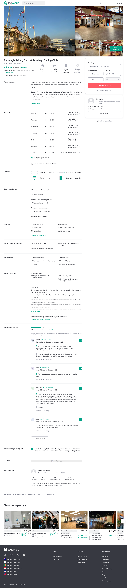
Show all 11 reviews (39, 438)
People (107, 70)
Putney (24, 494)
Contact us (105, 562)
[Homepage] (11, 3)
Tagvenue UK (11, 571)
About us (105, 556)
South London (17, 494)
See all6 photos (116, 48)
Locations (105, 578)
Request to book (104, 86)
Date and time (92, 70)
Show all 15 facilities (39, 235)
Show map (9, 72)
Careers (104, 566)
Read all (24, 67)
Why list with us (82, 556)
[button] (33, 3)
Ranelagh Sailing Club (15, 449)
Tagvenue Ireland (13, 565)
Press (103, 572)
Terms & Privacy (107, 569)
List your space (82, 559)
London (9, 494)
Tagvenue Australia (13, 559)
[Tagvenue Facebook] (12, 555)
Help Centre (106, 559)
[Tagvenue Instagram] (18, 555)
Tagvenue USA (12, 574)
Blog (103, 575)
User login (56, 559)
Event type (91, 63)
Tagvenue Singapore (14, 568)
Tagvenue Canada (13, 562)
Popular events (106, 581)
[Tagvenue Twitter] (5, 555)
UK (5, 494)
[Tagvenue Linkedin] (24, 555)
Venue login (81, 562)
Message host (104, 113)
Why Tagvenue (57, 556)
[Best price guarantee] (49, 158)
